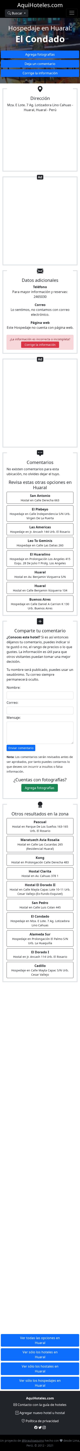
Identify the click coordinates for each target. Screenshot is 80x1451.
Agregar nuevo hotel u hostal (42, 1413)
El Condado (40, 39)
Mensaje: (14, 717)
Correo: (12, 702)
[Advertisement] (40, 221)
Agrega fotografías (40, 54)
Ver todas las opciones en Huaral (40, 1340)
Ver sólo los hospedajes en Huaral (40, 1383)
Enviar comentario (20, 748)
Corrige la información (40, 73)
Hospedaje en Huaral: (40, 28)
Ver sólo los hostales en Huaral (40, 1368)
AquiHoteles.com (40, 5)
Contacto (41, 1404)
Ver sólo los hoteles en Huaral (40, 1354)
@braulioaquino (33, 1440)
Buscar (17, 13)
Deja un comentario (40, 64)
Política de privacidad (42, 1421)
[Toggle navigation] (72, 13)
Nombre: (13, 687)
